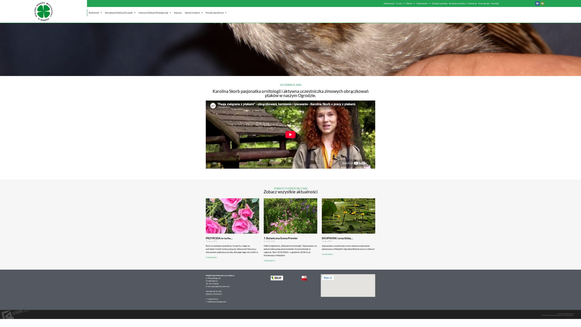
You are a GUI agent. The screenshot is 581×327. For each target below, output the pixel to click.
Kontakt (495, 3)
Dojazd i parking (439, 3)
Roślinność (94, 12)
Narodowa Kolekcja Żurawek (119, 12)
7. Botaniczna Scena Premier (281, 238)
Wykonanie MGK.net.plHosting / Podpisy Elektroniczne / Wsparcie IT (557, 314)
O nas (399, 3)
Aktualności (389, 3)
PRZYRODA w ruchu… (219, 238)
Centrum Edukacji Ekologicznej (153, 12)
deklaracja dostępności (217, 302)
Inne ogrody (484, 3)
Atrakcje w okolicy (457, 3)
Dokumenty (422, 3)
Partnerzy (472, 3)
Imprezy (178, 12)
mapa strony (213, 299)
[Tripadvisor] (542, 3)
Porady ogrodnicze (215, 12)
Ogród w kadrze (192, 12)
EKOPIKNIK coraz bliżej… (337, 238)
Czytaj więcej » (211, 257)
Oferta (409, 3)
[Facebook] (537, 3)
